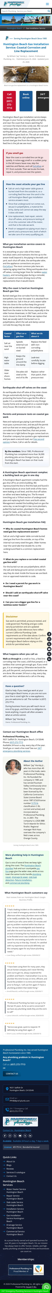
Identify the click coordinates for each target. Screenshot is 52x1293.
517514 (34, 803)
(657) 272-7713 (16, 742)
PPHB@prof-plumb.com (20, 1100)
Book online (26, 96)
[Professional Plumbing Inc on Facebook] (5, 1136)
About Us (11, 1161)
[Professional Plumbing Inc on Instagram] (10, 1136)
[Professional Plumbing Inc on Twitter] (25, 1136)
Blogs (9, 1165)
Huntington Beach (14, 28)
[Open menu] (47, 4)
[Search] (49, 11)
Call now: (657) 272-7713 (9, 101)
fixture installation (23, 880)
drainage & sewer (20, 877)
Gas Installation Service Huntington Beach (15, 1218)
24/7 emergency (43, 96)
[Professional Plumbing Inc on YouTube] (20, 1136)
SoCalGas (37, 166)
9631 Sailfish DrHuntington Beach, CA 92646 (22, 1089)
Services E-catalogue (16, 1172)
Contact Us (12, 1073)
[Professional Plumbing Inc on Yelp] (15, 1136)
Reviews (10, 1168)
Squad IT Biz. (31, 1287)
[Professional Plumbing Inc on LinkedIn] (30, 1136)
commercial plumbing (19, 883)
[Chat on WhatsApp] (46, 1287)
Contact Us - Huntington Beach (17, 1130)
